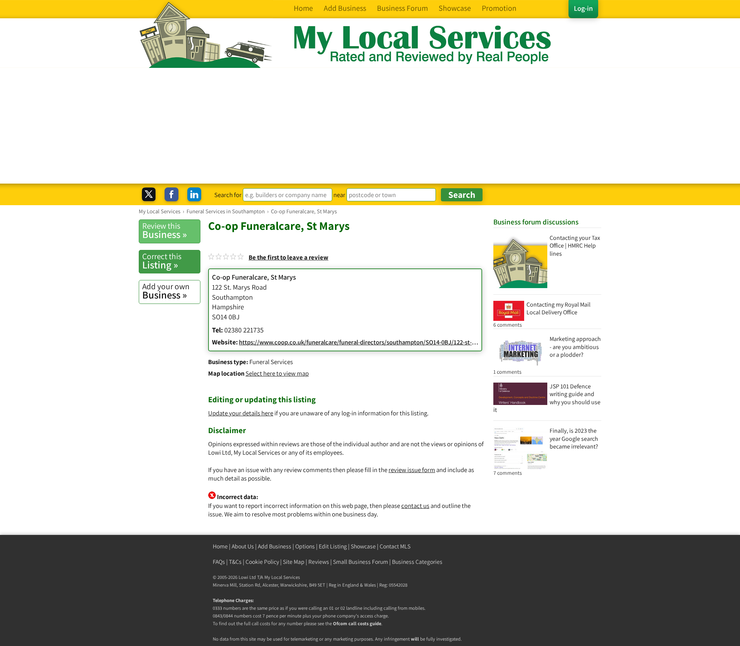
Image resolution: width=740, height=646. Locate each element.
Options (305, 546)
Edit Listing (333, 546)
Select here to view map (277, 373)
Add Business (274, 546)
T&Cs (235, 561)
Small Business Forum (360, 561)
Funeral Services (271, 362)
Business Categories (417, 561)
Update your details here (240, 413)
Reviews (318, 561)
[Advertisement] (370, 126)
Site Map (293, 561)
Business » (164, 230)
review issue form (411, 470)
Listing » (162, 261)
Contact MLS (395, 546)
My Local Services (282, 577)
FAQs (219, 561)
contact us (415, 505)
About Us (243, 546)
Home (220, 546)
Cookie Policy (262, 561)
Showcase (363, 546)
